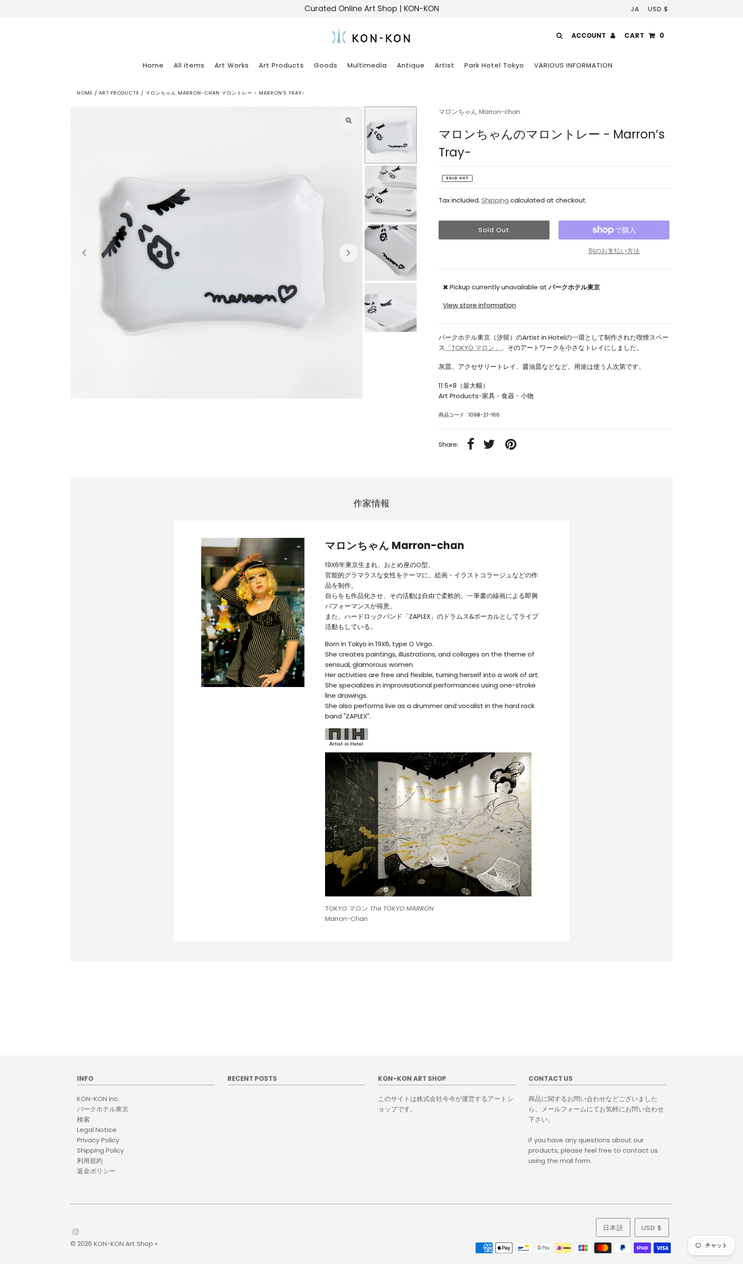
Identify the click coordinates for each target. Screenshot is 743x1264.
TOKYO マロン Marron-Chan (379, 913)
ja (635, 8)
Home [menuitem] (153, 65)
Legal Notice (97, 1129)
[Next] (348, 252)
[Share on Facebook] (470, 445)
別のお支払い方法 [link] (614, 250)
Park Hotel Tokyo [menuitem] (494, 65)
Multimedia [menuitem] (367, 65)
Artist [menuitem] (444, 65)
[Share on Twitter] (489, 445)
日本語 (613, 1227)
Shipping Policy (100, 1150)
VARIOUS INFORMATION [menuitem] (573, 65)
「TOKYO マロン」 (473, 347)
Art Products (119, 92)
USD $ (658, 8)
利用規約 (90, 1160)
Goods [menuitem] (326, 65)
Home (85, 92)
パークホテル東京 (103, 1109)
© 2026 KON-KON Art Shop (113, 1243)
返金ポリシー (96, 1170)
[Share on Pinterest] (510, 445)
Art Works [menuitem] (232, 65)
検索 (83, 1119)
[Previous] (84, 252)
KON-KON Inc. (98, 1098)
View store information (479, 305)
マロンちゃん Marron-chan (479, 111)
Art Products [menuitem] (281, 65)
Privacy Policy (98, 1139)
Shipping (495, 200)
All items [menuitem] (189, 65)
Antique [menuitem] (411, 65)
